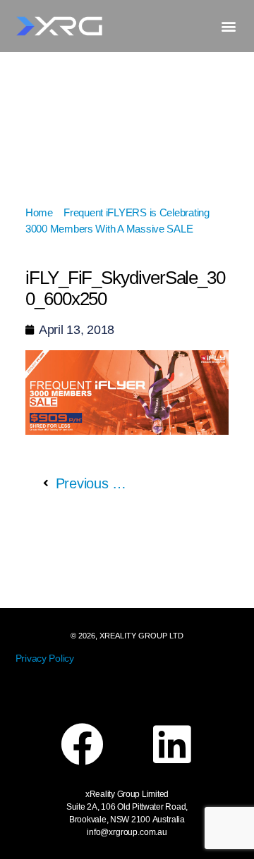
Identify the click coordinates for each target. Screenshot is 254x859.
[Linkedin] (171, 745)
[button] (228, 25)
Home (39, 212)
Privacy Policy (45, 658)
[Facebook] (83, 745)
